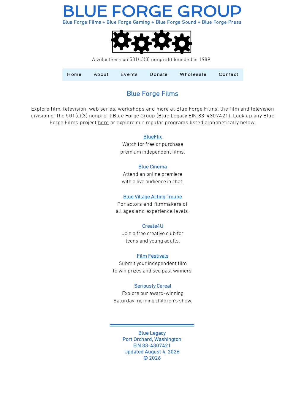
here (103, 123)
